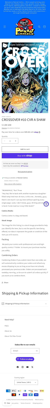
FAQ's (7, 326)
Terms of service (25, 403)
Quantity (5, 136)
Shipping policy (37, 403)
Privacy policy (14, 403)
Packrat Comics (16, 399)
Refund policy (39, 399)
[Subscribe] (36, 351)
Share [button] (6, 282)
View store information (13, 184)
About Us (8, 331)
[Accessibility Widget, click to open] (46, 204)
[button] (4, 26)
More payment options (25, 171)
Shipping (4, 128)
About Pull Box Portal (13, 336)
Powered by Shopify (27, 399)
